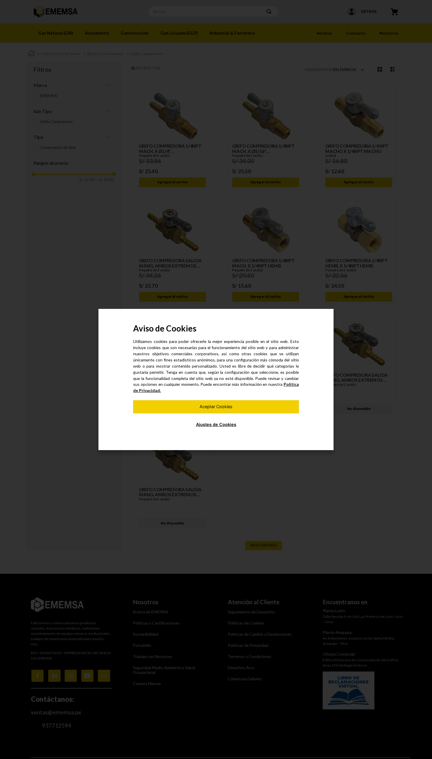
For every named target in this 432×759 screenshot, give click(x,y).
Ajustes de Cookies (216, 424)
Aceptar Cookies (216, 406)
